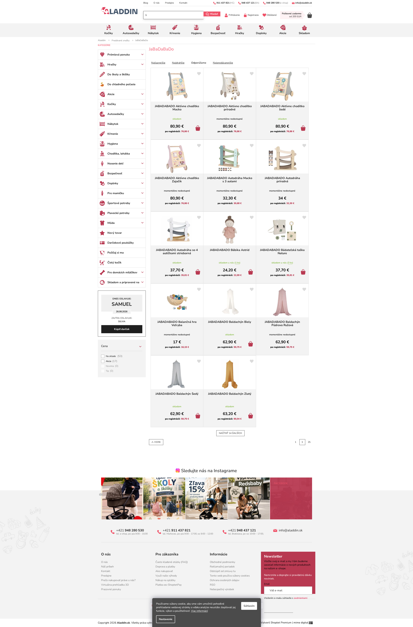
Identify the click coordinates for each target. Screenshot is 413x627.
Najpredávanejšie (223, 63)
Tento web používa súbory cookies (230, 575)
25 (309, 442)
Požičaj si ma (115, 253)
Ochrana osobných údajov (224, 580)
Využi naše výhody (166, 575)
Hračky (111, 64)
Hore (157, 442)
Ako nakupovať (164, 571)
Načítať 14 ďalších (230, 433)
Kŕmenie (112, 134)
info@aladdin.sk (290, 530)
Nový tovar (114, 233)
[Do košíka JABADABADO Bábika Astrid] (251, 272)
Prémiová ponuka (118, 54)
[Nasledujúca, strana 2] (302, 442)
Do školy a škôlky (118, 74)
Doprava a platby (165, 566)
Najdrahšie (178, 63)
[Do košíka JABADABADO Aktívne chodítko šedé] (304, 128)
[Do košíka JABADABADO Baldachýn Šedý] (198, 416)
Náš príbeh (107, 566)
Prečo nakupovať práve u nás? (118, 580)
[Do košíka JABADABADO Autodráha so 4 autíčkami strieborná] (198, 272)
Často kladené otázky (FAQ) (171, 562)
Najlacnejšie (158, 63)
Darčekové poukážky (120, 243)
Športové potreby (118, 203)
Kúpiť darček (121, 329)
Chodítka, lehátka (118, 153)
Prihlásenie (234, 15)
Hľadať (214, 14)
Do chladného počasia (121, 84)
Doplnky (112, 183)
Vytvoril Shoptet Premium (276, 622)
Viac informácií (199, 611)
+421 (130, 530)
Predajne (169, 2)
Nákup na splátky (165, 580)
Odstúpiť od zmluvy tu (223, 571)
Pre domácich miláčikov (122, 272)
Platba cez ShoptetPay (168, 585)
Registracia (253, 15)
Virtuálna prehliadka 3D (115, 585)
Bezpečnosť (114, 173)
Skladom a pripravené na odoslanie (123, 283)
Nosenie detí (115, 163)
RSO (212, 585)
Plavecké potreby (118, 213)
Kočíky (111, 104)
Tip (109, 371)
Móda (111, 223)
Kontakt (183, 2)
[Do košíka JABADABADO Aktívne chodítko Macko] (198, 128)
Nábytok (112, 124)
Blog (145, 2)
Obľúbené (272, 15)
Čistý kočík (114, 262)
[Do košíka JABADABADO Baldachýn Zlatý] (251, 416)
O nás (157, 2)
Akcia (111, 361)
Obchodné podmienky (222, 562)
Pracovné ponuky (111, 589)
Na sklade (114, 356)
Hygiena (112, 144)
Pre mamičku (115, 193)
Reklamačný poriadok (222, 566)
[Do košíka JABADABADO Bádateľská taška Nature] (304, 272)
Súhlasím (249, 606)
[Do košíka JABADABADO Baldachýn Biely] (251, 344)
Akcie (110, 94)
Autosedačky (115, 114)
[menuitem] (108, 30)
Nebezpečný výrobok (222, 589)
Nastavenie (165, 619)
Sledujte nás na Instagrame (209, 471)
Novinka (112, 366)
